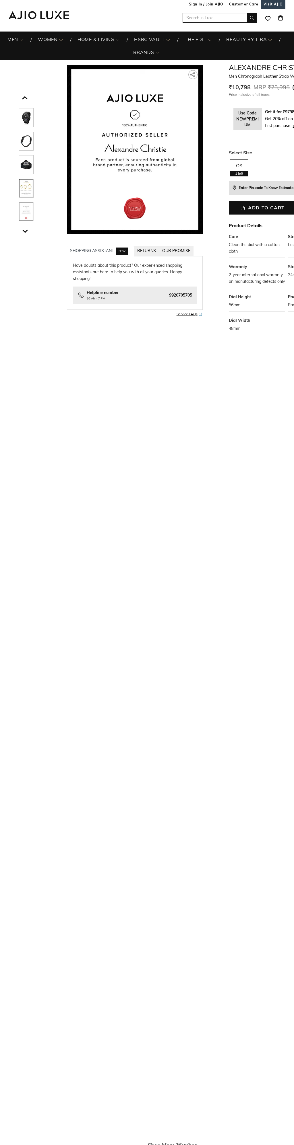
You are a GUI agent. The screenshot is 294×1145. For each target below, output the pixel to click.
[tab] (100, 251)
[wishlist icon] (268, 18)
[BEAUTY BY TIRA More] (270, 39)
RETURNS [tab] (146, 250)
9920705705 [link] (180, 295)
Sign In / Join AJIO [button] (206, 4)
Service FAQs (187, 314)
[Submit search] (252, 18)
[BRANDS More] (157, 52)
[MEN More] (21, 39)
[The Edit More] (209, 39)
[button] (24, 96)
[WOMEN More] (61, 39)
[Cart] (280, 18)
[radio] (239, 167)
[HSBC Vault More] (168, 39)
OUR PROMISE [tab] (176, 250)
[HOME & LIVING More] (117, 39)
